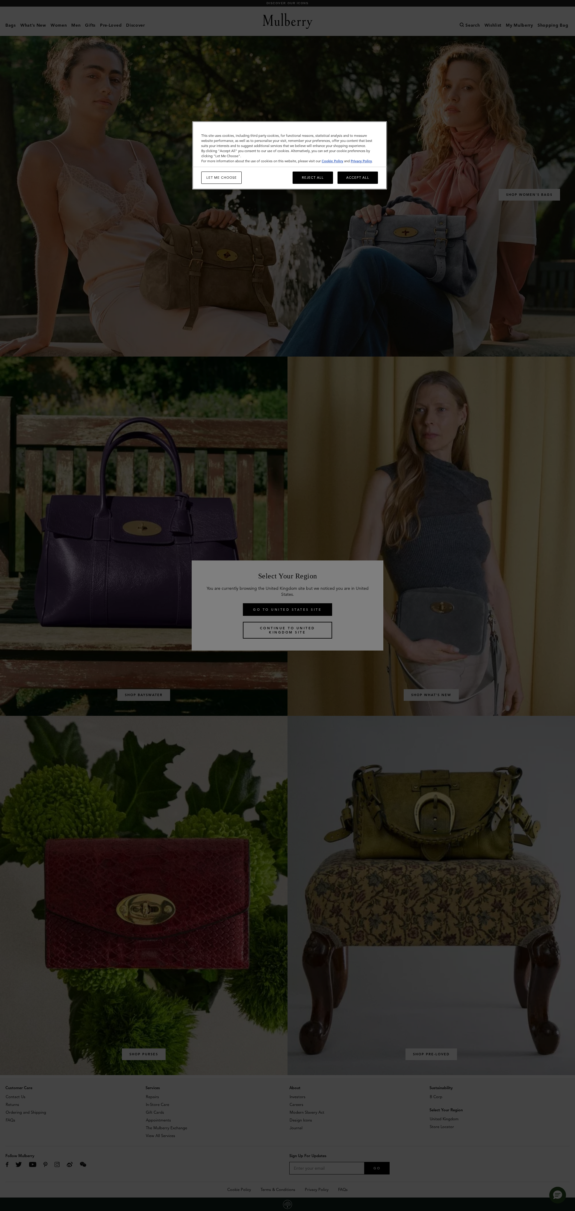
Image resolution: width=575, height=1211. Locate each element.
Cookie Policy (332, 161)
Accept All (357, 177)
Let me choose (221, 177)
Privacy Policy (361, 161)
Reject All (313, 177)
